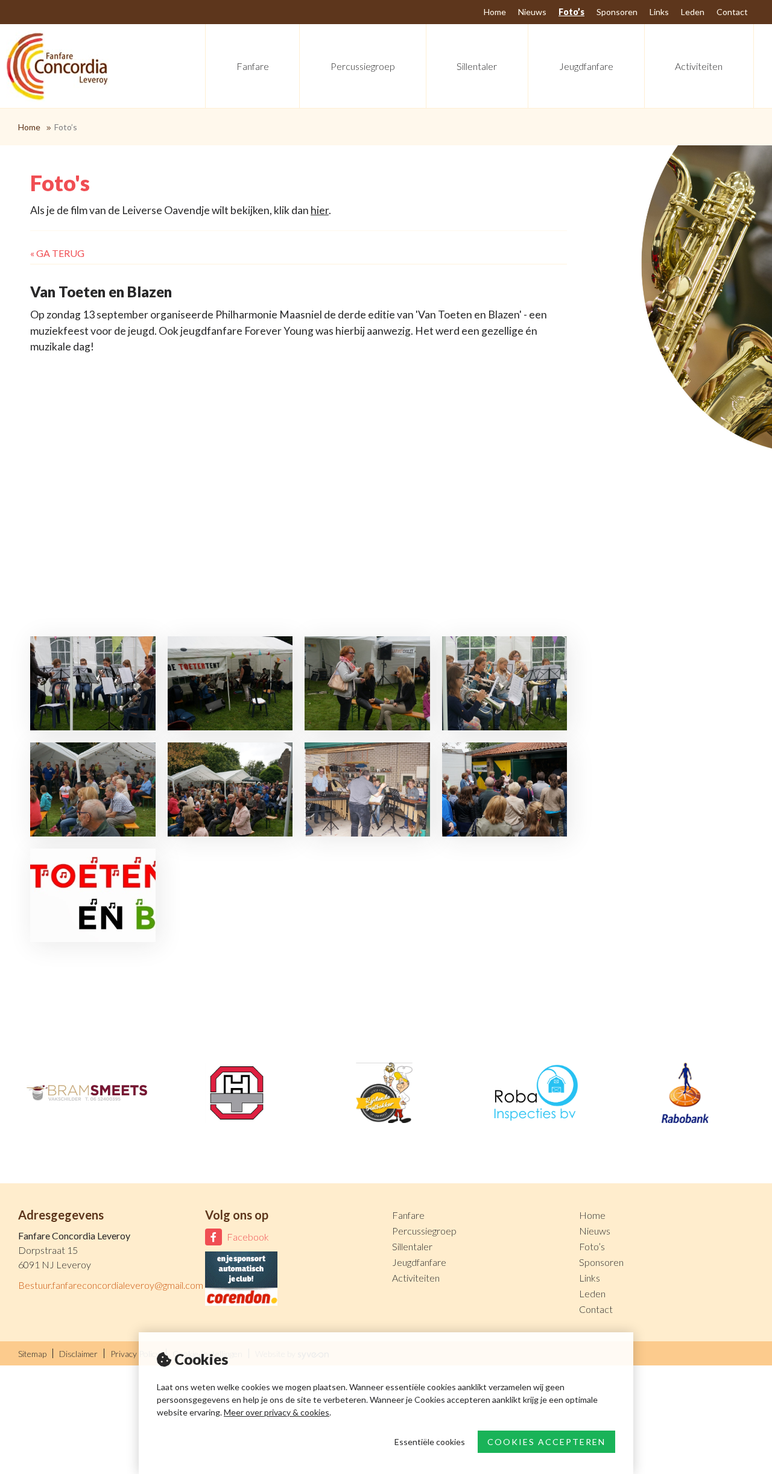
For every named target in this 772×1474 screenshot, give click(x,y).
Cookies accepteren (546, 1442)
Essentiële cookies (429, 1442)
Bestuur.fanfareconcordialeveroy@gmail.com (110, 1285)
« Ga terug (57, 253)
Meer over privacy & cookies (276, 1412)
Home (29, 127)
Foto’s (65, 127)
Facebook (248, 1236)
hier (320, 210)
